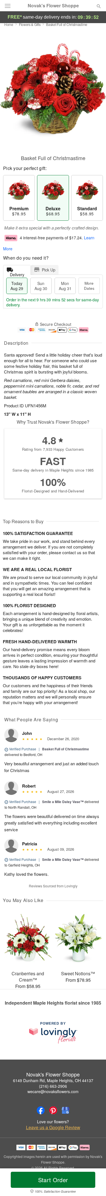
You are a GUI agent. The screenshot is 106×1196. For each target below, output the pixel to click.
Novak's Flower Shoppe (53, 5)
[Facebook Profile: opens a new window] (41, 1110)
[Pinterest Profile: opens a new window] (53, 1110)
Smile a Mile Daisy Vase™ (63, 801)
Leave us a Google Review (53, 1127)
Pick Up (48, 270)
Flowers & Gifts (30, 24)
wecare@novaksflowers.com (53, 1091)
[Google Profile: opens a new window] (66, 1110)
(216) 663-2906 (53, 1086)
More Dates (89, 285)
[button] (94, 1183)
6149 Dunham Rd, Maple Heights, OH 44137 (53, 1080)
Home (8, 24)
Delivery (17, 273)
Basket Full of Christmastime (65, 748)
